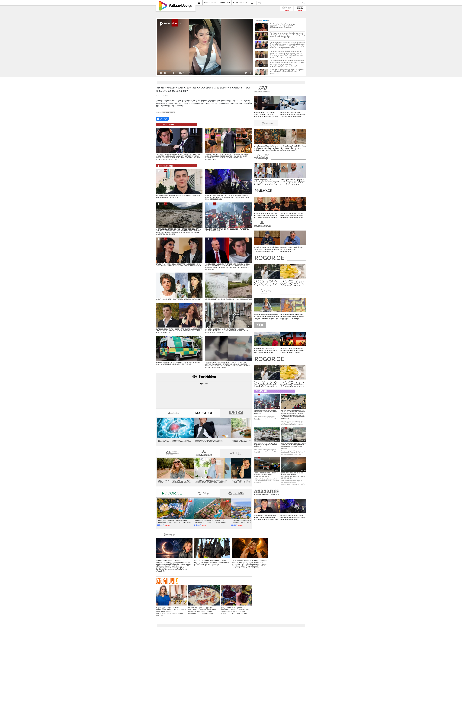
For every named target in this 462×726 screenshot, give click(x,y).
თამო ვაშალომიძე (168, 112)
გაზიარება (163, 119)
